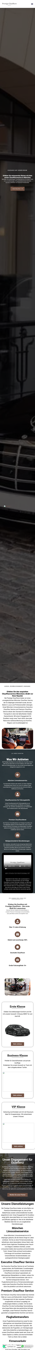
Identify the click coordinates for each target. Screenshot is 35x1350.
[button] (32, 4)
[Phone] (4, 1346)
